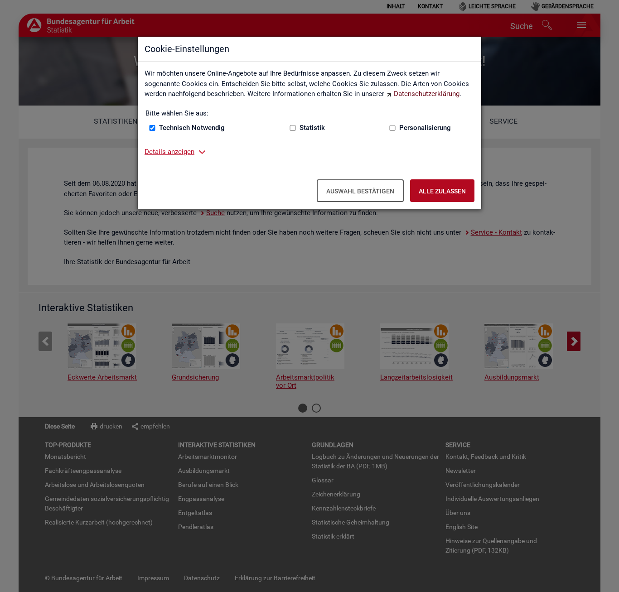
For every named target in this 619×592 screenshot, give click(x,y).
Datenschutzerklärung (426, 94)
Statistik (312, 128)
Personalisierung (425, 128)
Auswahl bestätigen (360, 191)
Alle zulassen (442, 191)
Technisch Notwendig (192, 128)
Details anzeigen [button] (169, 152)
